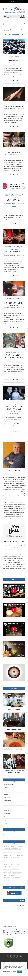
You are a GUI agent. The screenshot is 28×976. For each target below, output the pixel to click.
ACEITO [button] (19, 971)
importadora (14, 862)
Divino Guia (12, 855)
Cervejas (6, 787)
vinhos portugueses (16, 877)
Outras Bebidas (7, 813)
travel (5, 873)
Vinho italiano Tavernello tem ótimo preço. (14, 750)
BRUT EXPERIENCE (14, 152)
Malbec (12, 864)
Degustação (10, 853)
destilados (17, 853)
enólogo (12, 857)
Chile (5, 853)
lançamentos (6, 864)
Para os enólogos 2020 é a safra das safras (14, 59)
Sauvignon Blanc (15, 868)
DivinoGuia (6, 855)
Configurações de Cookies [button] (9, 971)
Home (4, 29)
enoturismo (6, 857)
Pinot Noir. (11, 866)
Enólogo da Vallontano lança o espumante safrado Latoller (14, 408)
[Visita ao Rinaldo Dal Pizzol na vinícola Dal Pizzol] (14, 755)
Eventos (11, 149)
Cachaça (5, 850)
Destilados (18, 194)
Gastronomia (19, 350)
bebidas (12, 846)
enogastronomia (20, 855)
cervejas (10, 850)
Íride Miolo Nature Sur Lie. (14, 106)
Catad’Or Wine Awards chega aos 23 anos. (14, 200)
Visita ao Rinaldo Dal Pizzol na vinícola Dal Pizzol (14, 771)
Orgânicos (6, 810)
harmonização (20, 859)
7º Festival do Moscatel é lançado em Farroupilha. (14, 252)
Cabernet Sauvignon (16, 848)
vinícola (5, 879)
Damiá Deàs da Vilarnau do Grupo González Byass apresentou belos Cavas (14, 356)
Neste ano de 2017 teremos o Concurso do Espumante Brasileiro (14, 304)
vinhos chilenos (7, 877)
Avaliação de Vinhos (14, 729)
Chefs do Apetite (14, 709)
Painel (5, 816)
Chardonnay (17, 850)
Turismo (14, 873)
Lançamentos (19, 403)
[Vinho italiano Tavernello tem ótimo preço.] (14, 733)
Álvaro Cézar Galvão (10, 62)
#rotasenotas (6, 846)
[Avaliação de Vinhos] (14, 713)
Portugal (17, 866)
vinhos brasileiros (12, 875)
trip (9, 873)
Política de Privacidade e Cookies (10, 923)
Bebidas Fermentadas (9, 194)
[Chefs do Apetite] (14, 693)
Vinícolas (11, 879)
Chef (23, 850)
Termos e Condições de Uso (9, 926)
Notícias (11, 56)
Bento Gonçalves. (20, 846)
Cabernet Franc (7, 848)
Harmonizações (7, 800)
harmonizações (7, 862)
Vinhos (17, 56)
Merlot (18, 864)
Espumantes (18, 857)
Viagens (19, 195)
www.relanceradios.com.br (9, 564)
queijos (5, 868)
